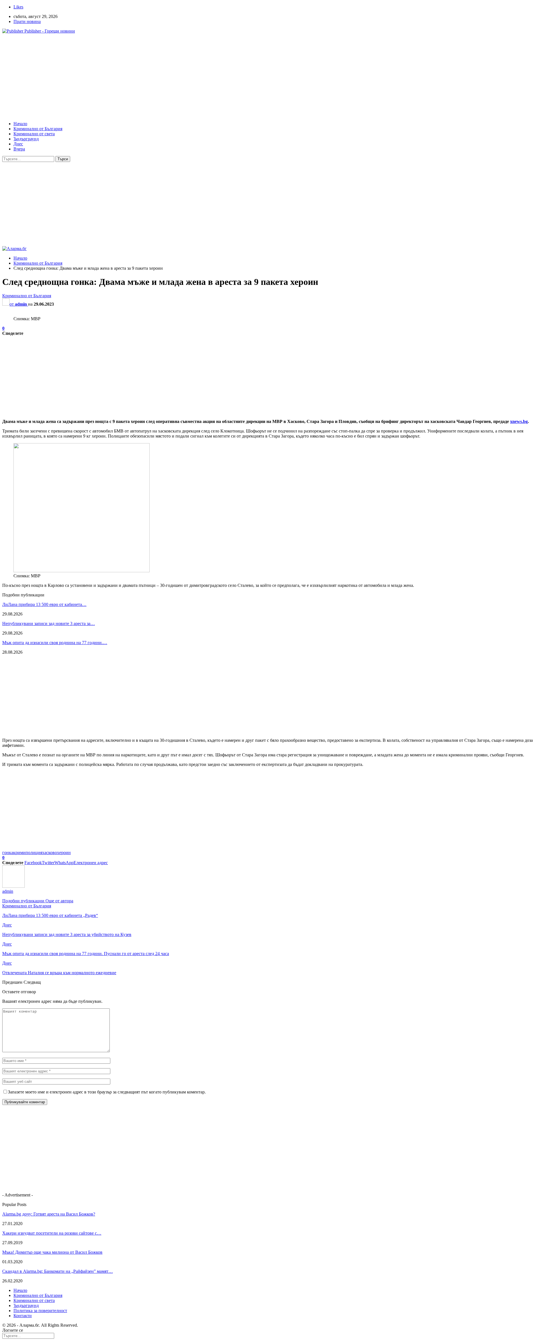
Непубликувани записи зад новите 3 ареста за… (48, 623)
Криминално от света (34, 133)
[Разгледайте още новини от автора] (13, 886)
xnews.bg (519, 421)
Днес (18, 143)
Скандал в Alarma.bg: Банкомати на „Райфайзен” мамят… (57, 1271)
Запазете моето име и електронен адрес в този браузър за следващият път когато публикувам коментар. (107, 1092)
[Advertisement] (170, 77)
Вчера (19, 149)
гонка (7, 852)
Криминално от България (37, 128)
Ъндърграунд (26, 138)
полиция (34, 852)
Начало (20, 123)
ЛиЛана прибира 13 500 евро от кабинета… (44, 604)
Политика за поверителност (40, 1310)
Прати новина (27, 21)
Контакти (22, 1315)
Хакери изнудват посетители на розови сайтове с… (51, 1233)
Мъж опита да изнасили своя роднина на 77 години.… (54, 642)
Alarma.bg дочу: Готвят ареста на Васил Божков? (48, 1214)
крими (19, 852)
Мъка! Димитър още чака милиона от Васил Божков (52, 1252)
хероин (64, 852)
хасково (49, 852)
